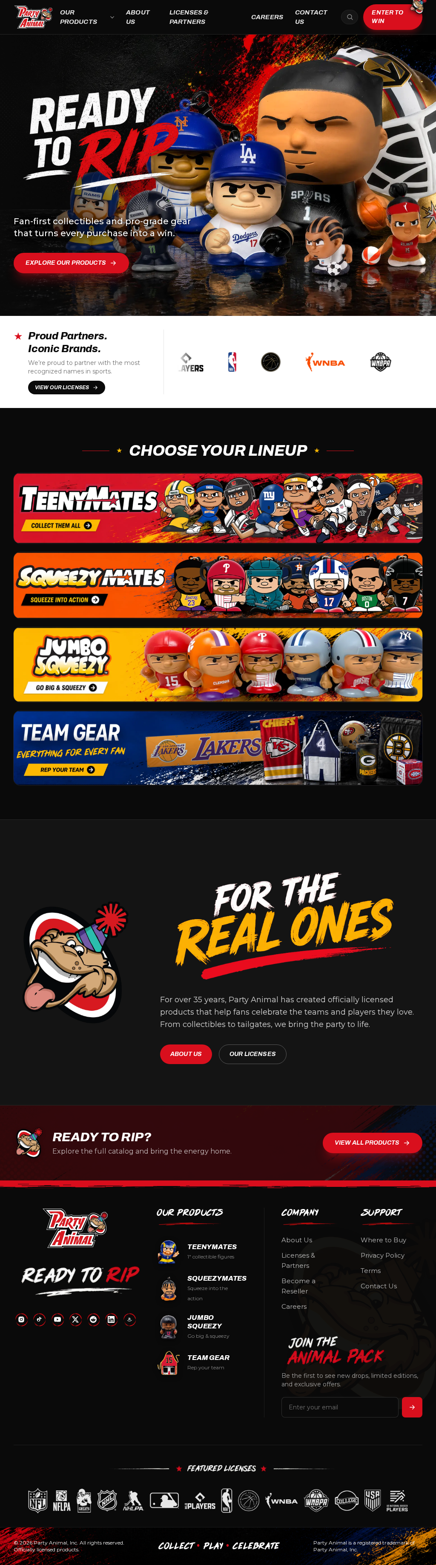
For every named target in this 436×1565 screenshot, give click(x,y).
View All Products (367, 1143)
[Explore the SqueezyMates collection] (218, 585)
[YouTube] (57, 1319)
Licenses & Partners (189, 17)
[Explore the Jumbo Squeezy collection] (218, 664)
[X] (75, 1319)
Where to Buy (383, 1240)
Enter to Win (387, 16)
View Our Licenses (62, 388)
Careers (267, 17)
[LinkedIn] (111, 1319)
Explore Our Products (66, 263)
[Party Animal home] (33, 17)
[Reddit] (93, 1319)
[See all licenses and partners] (218, 1501)
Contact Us (311, 17)
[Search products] (349, 17)
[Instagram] (21, 1319)
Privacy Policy (382, 1255)
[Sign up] (412, 1407)
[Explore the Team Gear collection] (218, 748)
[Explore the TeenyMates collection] (218, 508)
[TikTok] (39, 1319)
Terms (371, 1271)
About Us (138, 17)
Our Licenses (252, 1054)
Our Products (78, 17)
